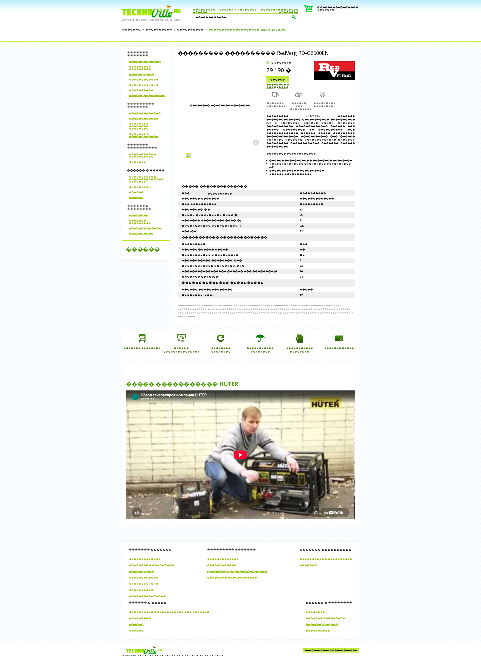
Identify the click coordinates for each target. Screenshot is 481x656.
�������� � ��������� (140, 68)
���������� (159, 29)
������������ (143, 79)
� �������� (204, 9)
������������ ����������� (331, 650)
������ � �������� (238, 9)
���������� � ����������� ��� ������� (146, 179)
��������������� (147, 95)
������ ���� (141, 74)
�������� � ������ (279, 9)
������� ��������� (140, 222)
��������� (140, 186)
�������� (288, 12)
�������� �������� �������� (138, 126)
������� (131, 29)
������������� (145, 61)
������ (200, 12)
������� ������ (145, 228)
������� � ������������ (143, 135)
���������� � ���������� (142, 155)
